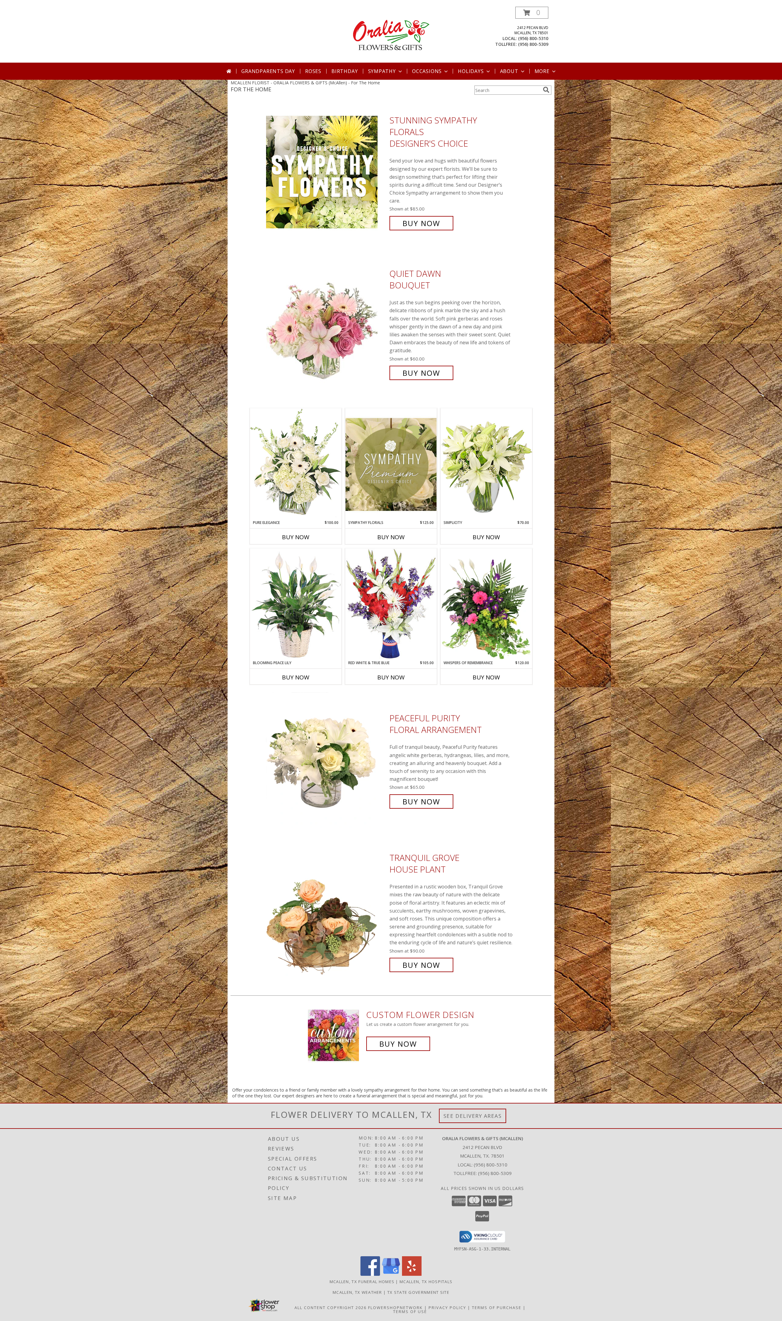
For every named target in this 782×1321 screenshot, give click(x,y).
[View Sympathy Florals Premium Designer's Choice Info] (391, 464)
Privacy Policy (447, 1307)
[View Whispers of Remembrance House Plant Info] (486, 604)
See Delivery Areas (473, 1115)
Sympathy (382, 71)
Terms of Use (410, 1311)
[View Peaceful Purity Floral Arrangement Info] (326, 760)
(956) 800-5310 (533, 38)
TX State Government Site (418, 1292)
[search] (546, 89)
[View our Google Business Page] (391, 1274)
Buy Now (421, 223)
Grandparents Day (268, 71)
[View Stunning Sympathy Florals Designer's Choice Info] (326, 172)
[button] (531, 13)
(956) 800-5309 (533, 44)
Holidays (471, 71)
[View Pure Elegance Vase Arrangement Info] (296, 463)
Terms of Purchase (496, 1307)
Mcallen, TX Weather (357, 1292)
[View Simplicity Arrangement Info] (486, 463)
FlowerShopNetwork (395, 1307)
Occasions (427, 71)
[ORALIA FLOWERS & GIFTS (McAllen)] (391, 35)
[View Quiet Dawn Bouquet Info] (326, 323)
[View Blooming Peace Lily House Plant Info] (296, 604)
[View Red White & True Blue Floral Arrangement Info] (391, 604)
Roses (313, 71)
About (509, 71)
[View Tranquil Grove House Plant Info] (326, 911)
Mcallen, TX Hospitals (426, 1281)
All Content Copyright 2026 (330, 1307)
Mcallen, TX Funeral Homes (362, 1281)
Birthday (344, 71)
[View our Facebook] (370, 1274)
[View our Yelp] (412, 1274)
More (542, 71)
